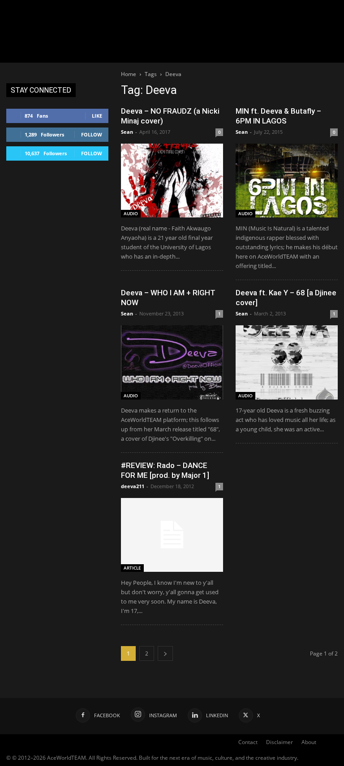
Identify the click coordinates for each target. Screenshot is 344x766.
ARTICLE (132, 568)
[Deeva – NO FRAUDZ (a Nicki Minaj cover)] (172, 180)
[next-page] (165, 653)
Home (128, 74)
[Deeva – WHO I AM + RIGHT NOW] (172, 362)
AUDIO (131, 213)
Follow (91, 134)
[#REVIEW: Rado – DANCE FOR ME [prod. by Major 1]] (172, 535)
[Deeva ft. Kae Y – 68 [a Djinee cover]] (287, 362)
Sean (127, 131)
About (308, 742)
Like (97, 115)
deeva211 (132, 486)
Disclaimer (279, 742)
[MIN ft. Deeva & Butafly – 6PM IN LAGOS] (287, 180)
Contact (248, 742)
